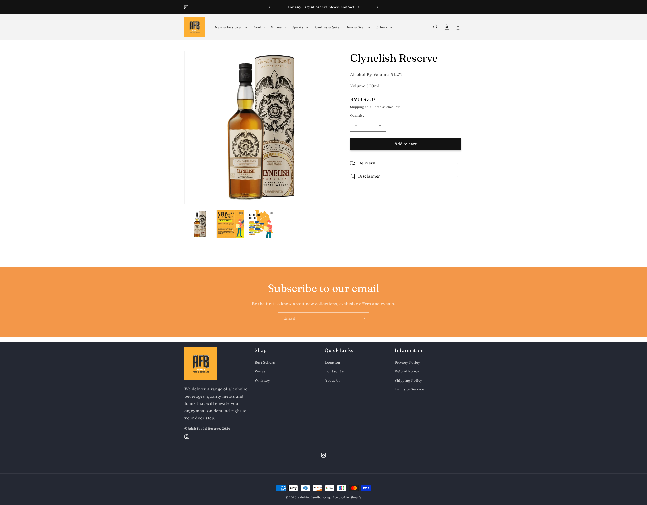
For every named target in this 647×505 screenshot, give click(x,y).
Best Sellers (265, 362)
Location (332, 362)
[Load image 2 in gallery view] (230, 224)
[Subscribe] (363, 318)
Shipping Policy (408, 380)
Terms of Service (409, 389)
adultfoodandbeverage (315, 497)
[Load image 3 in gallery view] (261, 224)
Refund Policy (407, 371)
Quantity (357, 115)
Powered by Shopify (347, 497)
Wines (260, 371)
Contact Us (334, 371)
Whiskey (262, 380)
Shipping (357, 107)
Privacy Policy (407, 362)
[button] (230, 27)
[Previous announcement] (269, 7)
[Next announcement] (377, 7)
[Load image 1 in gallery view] (200, 224)
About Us (333, 380)
